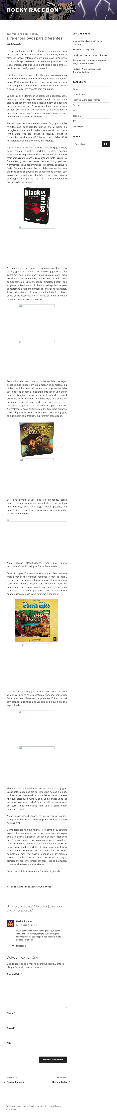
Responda (21, 946)
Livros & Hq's (79, 94)
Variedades (45, 887)
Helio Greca (32, 34)
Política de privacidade (16, 1106)
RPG (21, 887)
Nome (11, 1013)
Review (76, 105)
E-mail (11, 1028)
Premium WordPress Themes (86, 100)
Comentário (14, 974)
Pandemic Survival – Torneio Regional (90, 55)
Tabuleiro (31, 887)
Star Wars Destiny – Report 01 (86, 49)
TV (74, 121)
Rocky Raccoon (32, 10)
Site (9, 1043)
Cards (14, 887)
